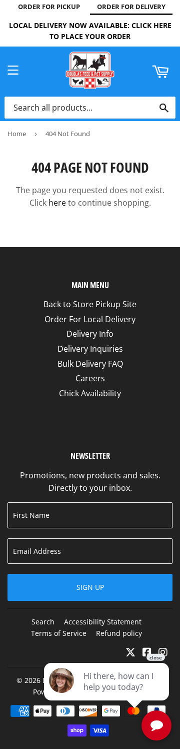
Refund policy (119, 633)
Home (17, 133)
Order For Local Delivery (90, 319)
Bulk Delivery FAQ (90, 363)
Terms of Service (58, 633)
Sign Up (90, 587)
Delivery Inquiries (90, 348)
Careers (90, 378)
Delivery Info (90, 333)
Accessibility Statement (103, 621)
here (57, 202)
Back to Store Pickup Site (90, 304)
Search (43, 621)
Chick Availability (90, 393)
